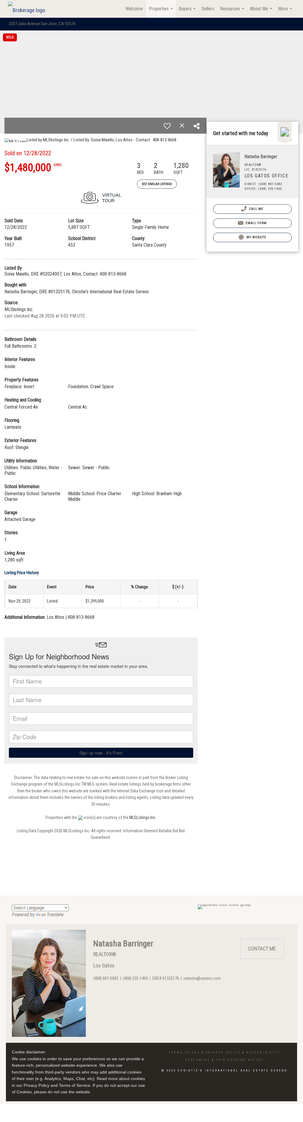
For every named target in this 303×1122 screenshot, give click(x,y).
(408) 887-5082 (105, 978)
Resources (233, 12)
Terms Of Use (184, 1052)
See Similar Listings (157, 184)
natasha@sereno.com (202, 978)
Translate (55, 914)
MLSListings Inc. (142, 817)
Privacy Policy (223, 1052)
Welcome (134, 9)
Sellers (208, 9)
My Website (255, 237)
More (286, 12)
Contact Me (262, 948)
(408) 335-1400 (135, 978)
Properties (161, 12)
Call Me (256, 209)
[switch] (167, 125)
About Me (262, 12)
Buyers (188, 12)
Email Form (255, 223)
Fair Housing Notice (240, 1059)
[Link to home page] (29, 9)
